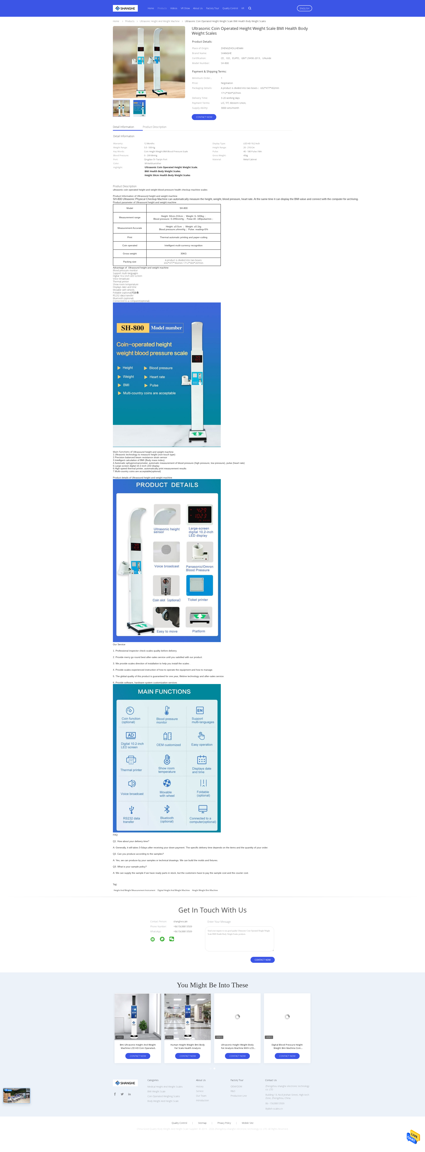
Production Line (239, 1095)
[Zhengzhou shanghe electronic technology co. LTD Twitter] (122, 1094)
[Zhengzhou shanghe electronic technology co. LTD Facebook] (115, 1094)
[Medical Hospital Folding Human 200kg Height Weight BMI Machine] (237, 1016)
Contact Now (204, 117)
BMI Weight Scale (156, 1091)
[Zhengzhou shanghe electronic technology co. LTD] (154, 939)
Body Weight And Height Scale (163, 1101)
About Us (198, 8)
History (199, 1086)
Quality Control (230, 8)
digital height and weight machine (174, 890)
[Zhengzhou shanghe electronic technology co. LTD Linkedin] (129, 1094)
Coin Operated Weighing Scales (163, 1096)
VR (242, 8)
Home (151, 8)
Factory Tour (212, 8)
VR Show (185, 8)
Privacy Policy (224, 1123)
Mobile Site (248, 1123)
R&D (233, 1091)
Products (162, 8)
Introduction (202, 1100)
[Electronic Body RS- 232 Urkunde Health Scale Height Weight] (138, 1016)
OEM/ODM (236, 1086)
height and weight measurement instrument (134, 890)
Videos (173, 8)
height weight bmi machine (205, 890)
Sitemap (202, 1123)
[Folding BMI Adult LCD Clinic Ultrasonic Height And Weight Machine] (187, 1016)
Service (200, 1091)
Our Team (201, 1095)
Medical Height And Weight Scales (165, 1086)
